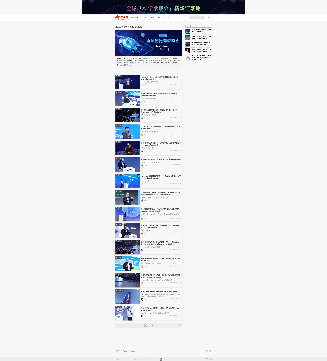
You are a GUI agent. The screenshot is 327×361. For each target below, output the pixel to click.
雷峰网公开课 (134, 17)
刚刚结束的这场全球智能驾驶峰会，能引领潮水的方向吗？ (160, 291)
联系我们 (117, 351)
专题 (159, 17)
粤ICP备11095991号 (153, 359)
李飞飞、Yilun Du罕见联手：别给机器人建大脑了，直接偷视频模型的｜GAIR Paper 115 (201, 58)
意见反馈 (132, 351)
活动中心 (144, 17)
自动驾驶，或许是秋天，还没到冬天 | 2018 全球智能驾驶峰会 (161, 159)
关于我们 (125, 351)
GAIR (152, 17)
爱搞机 (168, 17)
